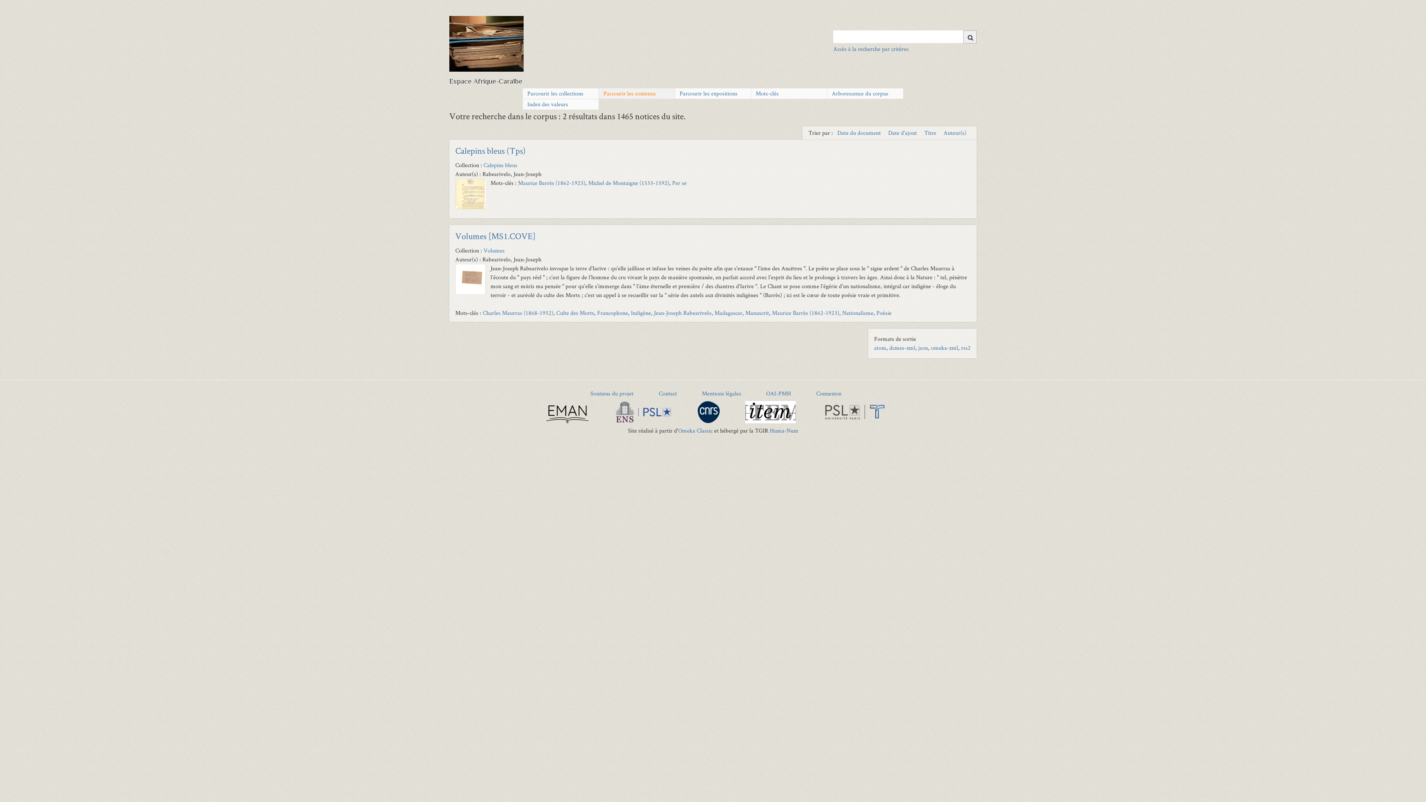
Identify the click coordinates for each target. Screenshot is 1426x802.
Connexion (828, 393)
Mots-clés (767, 93)
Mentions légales (721, 393)
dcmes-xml (902, 348)
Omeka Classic (695, 430)
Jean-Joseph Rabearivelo (683, 313)
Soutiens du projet (612, 393)
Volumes (494, 250)
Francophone (612, 313)
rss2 (966, 348)
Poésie (884, 313)
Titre (931, 133)
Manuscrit (757, 313)
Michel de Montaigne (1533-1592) (628, 183)
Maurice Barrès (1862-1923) (551, 183)
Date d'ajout (903, 133)
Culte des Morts (575, 313)
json (923, 348)
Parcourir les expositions (709, 93)
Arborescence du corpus (860, 93)
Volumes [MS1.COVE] (495, 236)
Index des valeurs (547, 104)
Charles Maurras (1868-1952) (518, 313)
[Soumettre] (970, 36)
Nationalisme (857, 313)
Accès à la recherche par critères (871, 49)
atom (880, 348)
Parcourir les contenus (629, 93)
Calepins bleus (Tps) (490, 150)
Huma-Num (784, 430)
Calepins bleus (500, 165)
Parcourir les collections (555, 93)
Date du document (859, 133)
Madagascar (728, 313)
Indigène (641, 313)
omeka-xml (944, 348)
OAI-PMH (778, 393)
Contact (668, 393)
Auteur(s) (955, 133)
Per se (679, 183)
